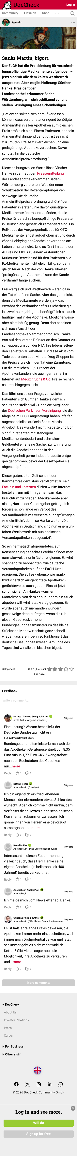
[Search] (71, 13)
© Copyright (8, 669)
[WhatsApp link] (60, 1085)
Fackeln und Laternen (19, 487)
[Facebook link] (16, 1085)
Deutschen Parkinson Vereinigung (34, 410)
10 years (68, 718)
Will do (38, 1123)
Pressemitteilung (50, 173)
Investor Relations (16, 1020)
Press (8, 1028)
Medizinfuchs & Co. (36, 379)
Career (8, 1035)
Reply (8, 773)
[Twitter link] (27, 1085)
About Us (10, 1012)
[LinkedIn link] (49, 1085)
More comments (38, 983)
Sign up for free (38, 1134)
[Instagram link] (39, 1085)
